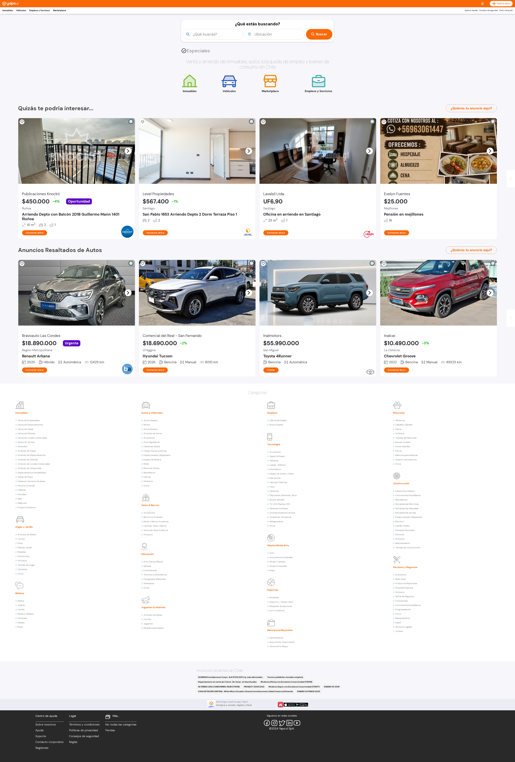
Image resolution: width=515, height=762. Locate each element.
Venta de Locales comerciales (32, 437)
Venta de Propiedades (29, 420)
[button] (128, 151)
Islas (20, 498)
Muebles (22, 552)
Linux (272, 486)
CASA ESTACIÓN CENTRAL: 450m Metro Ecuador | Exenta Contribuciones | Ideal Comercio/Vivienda (245, 691)
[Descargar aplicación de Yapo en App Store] (290, 705)
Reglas (73, 742)
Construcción (401, 483)
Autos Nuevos (150, 429)
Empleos (272, 412)
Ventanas (22, 569)
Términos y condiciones (84, 724)
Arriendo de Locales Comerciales (34, 463)
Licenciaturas (150, 570)
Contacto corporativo (49, 742)
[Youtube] (297, 723)
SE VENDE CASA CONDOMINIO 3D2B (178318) (219, 686)
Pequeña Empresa (404, 587)
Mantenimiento (402, 543)
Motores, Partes (151, 468)
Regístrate (41, 748)
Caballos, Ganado (404, 424)
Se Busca (148, 481)
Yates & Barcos (150, 505)
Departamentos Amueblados (32, 472)
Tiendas (110, 730)
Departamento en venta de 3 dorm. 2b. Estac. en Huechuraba (227, 682)
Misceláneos (401, 499)
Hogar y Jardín (24, 527)
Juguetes (148, 623)
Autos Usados (151, 420)
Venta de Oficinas (26, 433)
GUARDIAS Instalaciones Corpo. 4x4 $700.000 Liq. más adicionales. (230, 677)
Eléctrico (399, 521)
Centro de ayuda (506, 10)
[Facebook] (267, 723)
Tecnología (273, 444)
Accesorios (149, 437)
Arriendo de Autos (153, 433)
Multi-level (400, 579)
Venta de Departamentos (30, 424)
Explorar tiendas (471, 10)
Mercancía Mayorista (280, 630)
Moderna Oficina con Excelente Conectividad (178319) (286, 682)
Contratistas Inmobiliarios (408, 495)
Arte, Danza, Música (153, 561)
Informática (275, 469)
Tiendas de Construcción (407, 547)
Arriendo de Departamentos (32, 455)
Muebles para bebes (154, 628)
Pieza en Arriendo (26, 485)
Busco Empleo (276, 424)
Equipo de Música (152, 459)
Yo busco (148, 534)
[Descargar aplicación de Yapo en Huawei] (280, 704)
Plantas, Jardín (25, 547)
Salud (398, 622)
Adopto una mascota (406, 459)
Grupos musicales (278, 566)
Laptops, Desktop (278, 482)
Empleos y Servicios (39, 10)
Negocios (22, 503)
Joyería (21, 605)
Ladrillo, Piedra (402, 525)
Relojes (21, 622)
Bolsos (21, 600)
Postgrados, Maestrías (155, 579)
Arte (272, 552)
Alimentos (400, 420)
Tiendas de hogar (26, 565)
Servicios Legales (403, 626)
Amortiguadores (152, 442)
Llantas (147, 477)
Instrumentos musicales (281, 557)
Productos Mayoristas (406, 583)
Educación (147, 554)
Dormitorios (23, 556)
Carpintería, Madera (405, 491)
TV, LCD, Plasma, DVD (280, 504)
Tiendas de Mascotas (406, 437)
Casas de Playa (25, 477)
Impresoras (275, 478)
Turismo (399, 631)
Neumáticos (149, 472)
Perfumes (22, 618)
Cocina (21, 538)
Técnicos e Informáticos (155, 574)
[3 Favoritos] (384, 263)
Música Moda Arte (278, 545)
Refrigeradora (276, 521)
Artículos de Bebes (27, 534)
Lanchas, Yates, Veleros (155, 525)
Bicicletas (274, 597)
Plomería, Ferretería (404, 530)
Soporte (40, 736)
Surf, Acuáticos (277, 610)
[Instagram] (274, 723)
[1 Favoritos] (22, 121)
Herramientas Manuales (406, 508)
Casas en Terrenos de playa (31, 481)
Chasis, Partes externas (155, 450)
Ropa (20, 626)
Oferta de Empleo (278, 420)
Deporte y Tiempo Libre (281, 601)
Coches (147, 619)
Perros (398, 450)
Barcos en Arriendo (153, 517)
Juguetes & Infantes (153, 607)
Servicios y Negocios (405, 567)
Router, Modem (277, 499)
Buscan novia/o (402, 442)
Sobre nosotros (45, 724)
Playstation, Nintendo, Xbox (283, 495)
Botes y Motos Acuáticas (156, 521)
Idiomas (147, 566)
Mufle (146, 463)
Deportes (272, 590)
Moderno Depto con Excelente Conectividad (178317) (294, 686)
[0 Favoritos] (263, 121)
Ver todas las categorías (120, 724)
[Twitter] (282, 723)
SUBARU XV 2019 (331, 686)
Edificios (22, 490)
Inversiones (400, 574)
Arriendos (22, 446)
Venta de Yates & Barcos (156, 530)
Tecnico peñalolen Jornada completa (285, 677)
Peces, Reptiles (402, 446)
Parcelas (22, 494)
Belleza (19, 593)
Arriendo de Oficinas (28, 459)
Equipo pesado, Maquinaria (157, 455)
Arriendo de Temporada (29, 468)
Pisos (20, 543)
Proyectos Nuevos (27, 507)
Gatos (398, 429)
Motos (147, 424)
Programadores (403, 609)
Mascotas (399, 412)
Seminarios (149, 583)
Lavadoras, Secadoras (280, 517)
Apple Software (277, 456)
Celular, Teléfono (278, 465)
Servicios (399, 534)
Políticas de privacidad (83, 730)
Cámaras (274, 460)
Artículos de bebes (153, 615)
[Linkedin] (289, 723)
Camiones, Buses (152, 446)
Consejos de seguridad (488, 10)
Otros (20, 573)
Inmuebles (7, 10)
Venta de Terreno (26, 442)
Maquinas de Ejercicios (281, 606)
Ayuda (39, 730)
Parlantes (274, 491)
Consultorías (401, 600)
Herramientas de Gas (405, 512)
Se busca (22, 560)
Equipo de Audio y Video (282, 473)
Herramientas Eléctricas (407, 504)
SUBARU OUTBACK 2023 (308, 691)
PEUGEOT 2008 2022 (254, 686)
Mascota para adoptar (406, 455)
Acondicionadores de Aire (282, 512)
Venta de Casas (25, 429)
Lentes (21, 609)
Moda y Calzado (26, 613)
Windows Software (279, 508)
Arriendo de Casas (27, 450)
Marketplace (59, 10)
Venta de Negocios (404, 596)
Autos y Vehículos (152, 412)
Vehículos (21, 10)
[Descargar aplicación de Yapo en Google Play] (302, 705)
